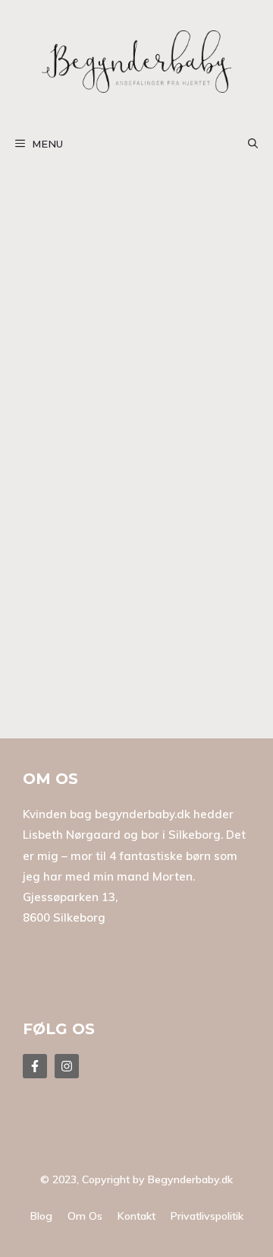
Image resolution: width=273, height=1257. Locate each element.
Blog (41, 1216)
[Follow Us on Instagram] (67, 1066)
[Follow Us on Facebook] (35, 1066)
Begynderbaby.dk (190, 1179)
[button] (253, 143)
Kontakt (136, 1216)
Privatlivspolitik (207, 1216)
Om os (84, 1216)
